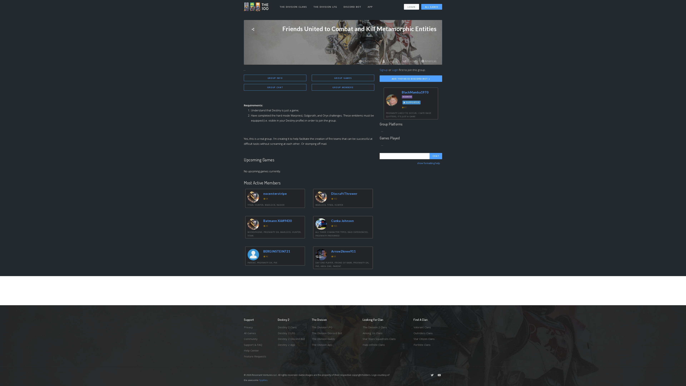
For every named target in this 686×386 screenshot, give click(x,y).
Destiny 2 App (286, 345)
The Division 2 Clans (375, 327)
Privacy (248, 327)
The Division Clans (293, 6)
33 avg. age (392, 61)
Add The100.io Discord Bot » (411, 78)
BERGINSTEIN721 (276, 251)
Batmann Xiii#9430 (277, 221)
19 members (370, 61)
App (370, 6)
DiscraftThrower (344, 194)
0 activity (412, 61)
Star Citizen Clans (424, 339)
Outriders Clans (423, 333)
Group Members (342, 87)
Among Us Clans (372, 333)
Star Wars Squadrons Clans (379, 339)
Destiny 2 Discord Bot (291, 339)
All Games (431, 7)
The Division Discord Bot (327, 333)
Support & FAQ (253, 345)
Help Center (251, 350)
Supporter (412, 102)
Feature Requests (255, 356)
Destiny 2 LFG (286, 333)
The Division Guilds (323, 339)
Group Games (343, 78)
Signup (384, 70)
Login (411, 7)
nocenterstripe (275, 194)
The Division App (322, 345)
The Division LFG (325, 6)
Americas (430, 61)
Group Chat (275, 87)
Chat (436, 156)
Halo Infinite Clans (374, 345)
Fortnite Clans (422, 345)
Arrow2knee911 (343, 251)
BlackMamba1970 (415, 92)
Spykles (263, 380)
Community (251, 339)
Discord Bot (352, 6)
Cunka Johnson (342, 221)
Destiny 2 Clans (287, 327)
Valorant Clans (422, 327)
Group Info (275, 78)
